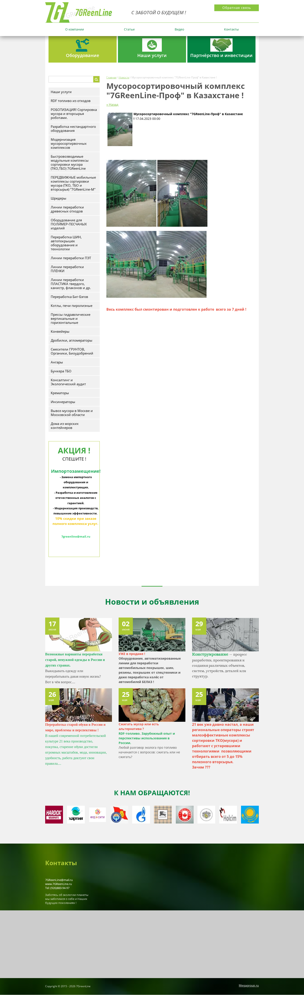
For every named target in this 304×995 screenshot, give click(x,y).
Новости (124, 77)
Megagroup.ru (249, 985)
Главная (111, 77)
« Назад (112, 104)
